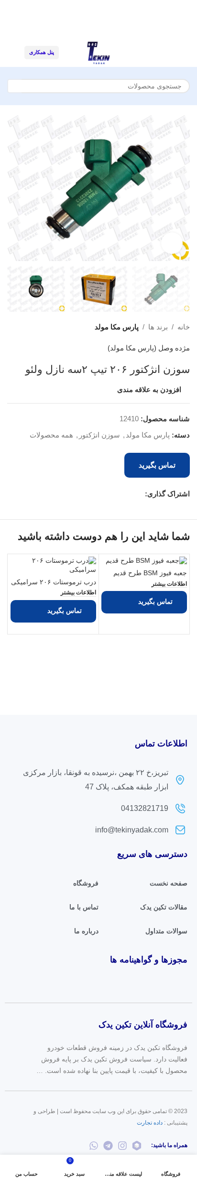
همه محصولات (51, 435)
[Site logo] (98, 52)
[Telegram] (108, 1145)
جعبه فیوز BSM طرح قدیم (150, 573)
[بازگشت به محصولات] (24, 327)
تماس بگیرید (157, 465)
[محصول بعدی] (13, 327)
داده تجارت (150, 1122)
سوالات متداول (166, 931)
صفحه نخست (168, 883)
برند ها (158, 327)
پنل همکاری (41, 52)
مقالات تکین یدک (163, 907)
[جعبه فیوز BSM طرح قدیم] (144, 561)
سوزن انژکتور (99, 435)
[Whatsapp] (93, 1145)
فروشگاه (85, 883)
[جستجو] (14, 86)
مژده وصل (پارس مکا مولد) (149, 348)
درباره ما (86, 931)
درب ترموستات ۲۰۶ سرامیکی (53, 582)
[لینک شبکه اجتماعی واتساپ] (117, 493)
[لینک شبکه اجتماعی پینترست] (128, 493)
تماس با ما (83, 907)
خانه (183, 327)
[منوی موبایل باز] (186, 52)
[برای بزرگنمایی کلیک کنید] (172, 243)
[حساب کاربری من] (11, 52)
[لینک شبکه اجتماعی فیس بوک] (139, 493)
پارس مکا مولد (117, 327)
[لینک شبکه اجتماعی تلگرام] (106, 493)
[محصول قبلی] (36, 327)
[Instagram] (122, 1145)
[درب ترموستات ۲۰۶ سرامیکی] (53, 566)
